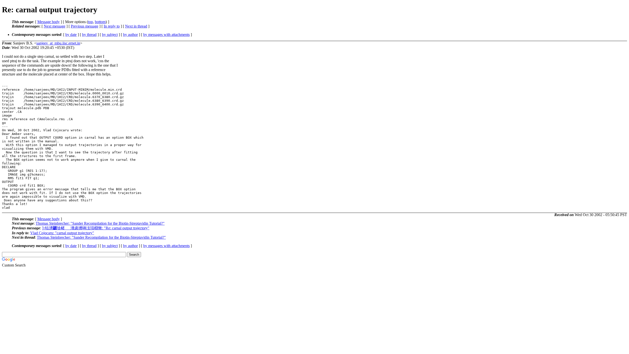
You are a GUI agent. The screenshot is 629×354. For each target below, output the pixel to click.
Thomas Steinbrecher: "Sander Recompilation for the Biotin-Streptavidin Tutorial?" (100, 223)
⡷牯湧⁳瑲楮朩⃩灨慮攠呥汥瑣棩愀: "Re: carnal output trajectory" (95, 228)
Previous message (84, 26)
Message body (48, 22)
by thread (89, 34)
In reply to (112, 26)
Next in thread (136, 26)
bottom (100, 22)
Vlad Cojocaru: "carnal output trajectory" (62, 233)
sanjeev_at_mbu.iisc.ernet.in (58, 43)
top (90, 22)
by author (130, 34)
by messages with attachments (166, 34)
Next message (54, 26)
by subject (110, 34)
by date (71, 34)
